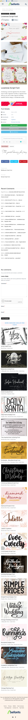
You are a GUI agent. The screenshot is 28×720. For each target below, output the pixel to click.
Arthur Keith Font (6, 346)
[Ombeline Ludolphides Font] (14, 655)
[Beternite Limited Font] (14, 359)
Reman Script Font (5, 177)
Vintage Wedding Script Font (9, 620)
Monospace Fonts (14, 462)
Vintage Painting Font (7, 688)
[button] (26, 4)
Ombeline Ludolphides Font (9, 665)
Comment (4, 283)
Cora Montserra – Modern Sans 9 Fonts (12, 245)
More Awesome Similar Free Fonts (14, 324)
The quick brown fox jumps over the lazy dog (15, 151)
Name (3, 306)
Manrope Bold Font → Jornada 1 (12, 238)
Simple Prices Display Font (9, 597)
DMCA (14, 706)
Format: (4, 114)
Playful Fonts (20, 416)
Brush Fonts (4, 348)
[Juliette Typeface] (14, 518)
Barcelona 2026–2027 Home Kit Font (17, 192)
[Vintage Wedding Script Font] (14, 609)
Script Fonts (17, 9)
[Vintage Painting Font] (14, 678)
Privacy (9, 706)
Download (15, 125)
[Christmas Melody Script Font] (14, 473)
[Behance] (12, 717)
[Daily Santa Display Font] (14, 404)
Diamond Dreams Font (7, 506)
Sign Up (8, 1)
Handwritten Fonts (5, 13)
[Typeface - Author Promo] (14, 104)
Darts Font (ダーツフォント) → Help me (13, 200)
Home (3, 9)
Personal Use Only (15, 122)
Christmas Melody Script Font (10, 483)
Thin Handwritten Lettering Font (10, 437)
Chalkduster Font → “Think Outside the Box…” (15, 229)
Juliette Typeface (6, 528)
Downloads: (5, 117)
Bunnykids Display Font (8, 642)
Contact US (15, 707)
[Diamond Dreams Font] (14, 495)
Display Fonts (4, 416)
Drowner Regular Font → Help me (12, 203)
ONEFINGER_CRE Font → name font (12, 216)
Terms (5, 706)
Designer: (4, 119)
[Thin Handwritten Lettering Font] (14, 427)
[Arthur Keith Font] (14, 336)
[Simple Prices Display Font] (14, 587)
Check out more (15, 128)
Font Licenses (20, 706)
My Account (15, 1)
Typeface (13, 119)
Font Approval (8, 707)
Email (3, 312)
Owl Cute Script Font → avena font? (12, 258)
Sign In (2, 1)
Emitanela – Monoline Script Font (10, 460)
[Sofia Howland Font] (14, 382)
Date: (3, 112)
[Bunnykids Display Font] (14, 632)
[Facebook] (15, 717)
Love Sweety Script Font (8, 551)
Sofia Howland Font (7, 392)
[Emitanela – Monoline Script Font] (14, 450)
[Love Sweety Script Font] (14, 541)
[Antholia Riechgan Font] (14, 564)
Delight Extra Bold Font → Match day (13, 235)
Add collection (14, 132)
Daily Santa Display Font (8, 414)
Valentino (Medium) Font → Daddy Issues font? (15, 232)
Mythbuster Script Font (6, 170)
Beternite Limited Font (7, 369)
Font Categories (9, 9)
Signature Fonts (10, 393)
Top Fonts (21, 707)
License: (4, 122)
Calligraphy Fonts (5, 371)
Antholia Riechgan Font (8, 574)
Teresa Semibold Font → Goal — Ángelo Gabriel (15, 242)
